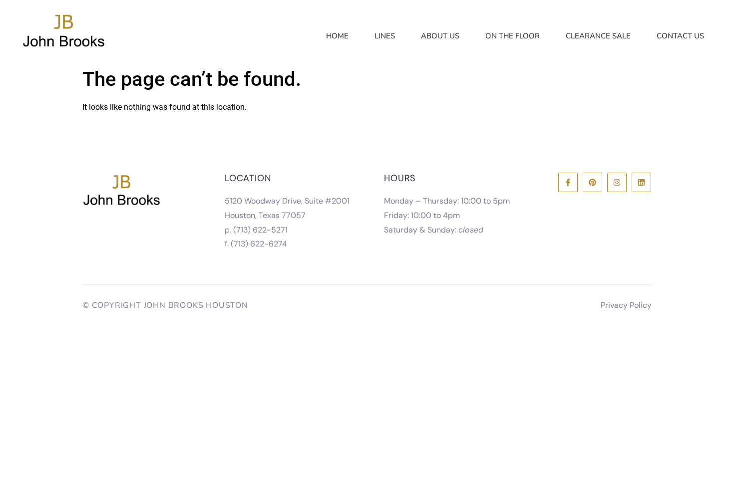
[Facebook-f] (568, 182)
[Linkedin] (641, 182)
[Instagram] (617, 182)
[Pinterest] (592, 182)
